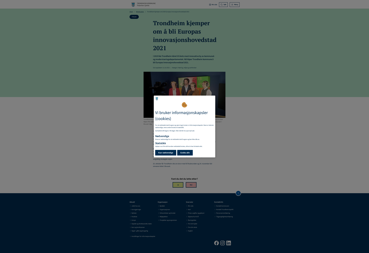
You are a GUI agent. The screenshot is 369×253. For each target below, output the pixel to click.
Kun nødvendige (165, 153)
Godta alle (185, 153)
